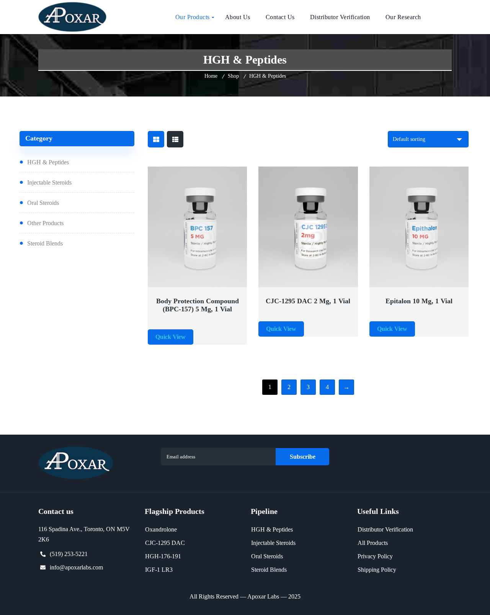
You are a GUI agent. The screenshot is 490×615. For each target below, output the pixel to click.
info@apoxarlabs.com (76, 567)
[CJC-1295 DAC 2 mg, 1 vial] (308, 227)
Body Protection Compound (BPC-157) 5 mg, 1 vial (197, 305)
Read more (222, 282)
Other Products (45, 223)
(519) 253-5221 (69, 554)
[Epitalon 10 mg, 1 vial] (419, 227)
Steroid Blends (45, 243)
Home (210, 76)
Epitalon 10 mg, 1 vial (418, 301)
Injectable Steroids (49, 182)
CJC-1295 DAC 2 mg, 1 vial (308, 301)
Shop (233, 76)
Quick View (172, 282)
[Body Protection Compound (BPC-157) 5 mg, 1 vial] (197, 227)
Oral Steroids (43, 203)
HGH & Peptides (48, 162)
